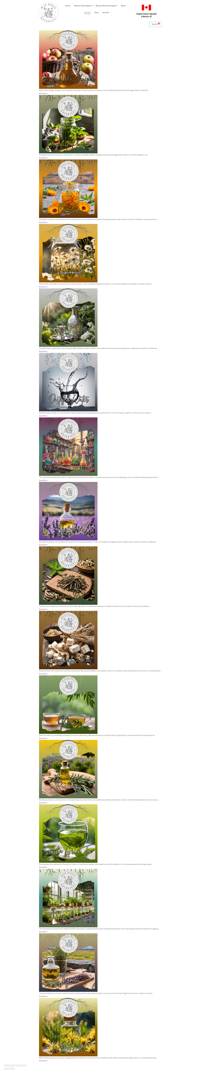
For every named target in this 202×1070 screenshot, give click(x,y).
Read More (43, 93)
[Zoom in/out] (6, 1065)
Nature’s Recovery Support (106, 5)
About (123, 5)
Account (106, 12)
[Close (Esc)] (23, 1065)
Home (67, 5)
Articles (87, 12)
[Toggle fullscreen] (12, 1065)
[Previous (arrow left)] (6, 1069)
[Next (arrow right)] (12, 1069)
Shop (96, 12)
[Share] (18, 1065)
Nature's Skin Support (83, 5)
